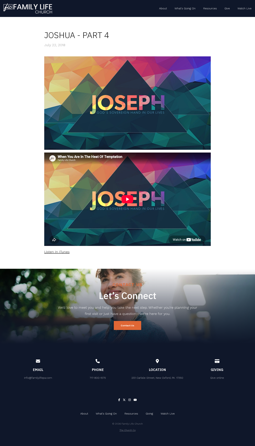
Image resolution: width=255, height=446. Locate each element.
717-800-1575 (98, 377)
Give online (217, 377)
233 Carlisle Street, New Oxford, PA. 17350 (157, 377)
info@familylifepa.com (38, 377)
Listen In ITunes (57, 252)
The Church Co (128, 430)
